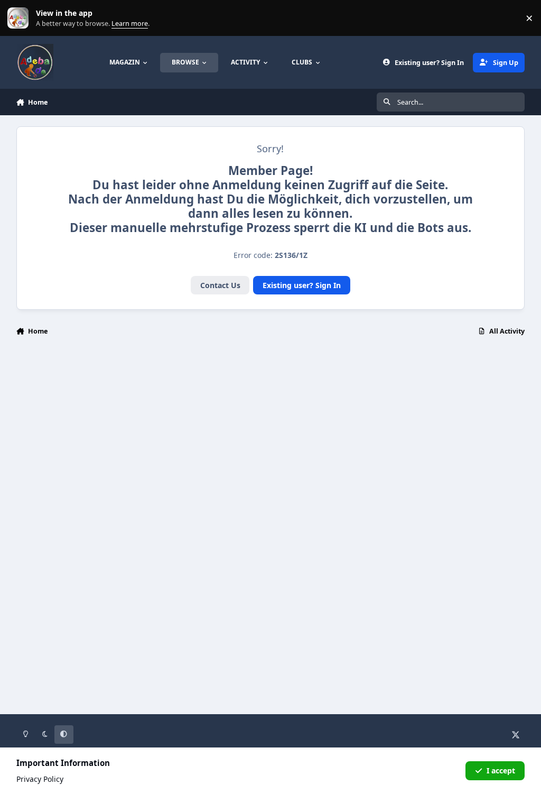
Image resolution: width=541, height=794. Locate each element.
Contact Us (220, 285)
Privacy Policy (39, 779)
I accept (501, 770)
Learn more (20, 18)
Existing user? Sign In (302, 285)
